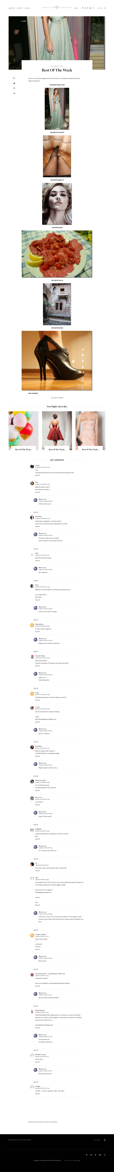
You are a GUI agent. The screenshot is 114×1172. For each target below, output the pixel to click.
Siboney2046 (42, 499)
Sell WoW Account (40, 1054)
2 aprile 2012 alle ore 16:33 (45, 848)
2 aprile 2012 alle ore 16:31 (45, 731)
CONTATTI (20, 8)
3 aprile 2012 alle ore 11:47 (42, 975)
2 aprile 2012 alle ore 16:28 (45, 501)
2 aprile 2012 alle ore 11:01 (42, 936)
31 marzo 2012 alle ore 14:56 (42, 782)
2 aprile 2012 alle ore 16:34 (45, 914)
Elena (37, 585)
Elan (36, 482)
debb (36, 553)
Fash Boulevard (39, 1010)
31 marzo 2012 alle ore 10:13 (42, 748)
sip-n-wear (38, 797)
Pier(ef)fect (38, 516)
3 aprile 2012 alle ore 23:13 (42, 1012)
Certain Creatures (40, 934)
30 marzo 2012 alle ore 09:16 (42, 484)
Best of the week (58, 397)
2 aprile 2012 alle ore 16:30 (45, 640)
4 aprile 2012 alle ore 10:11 (42, 1056)
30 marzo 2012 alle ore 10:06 (42, 518)
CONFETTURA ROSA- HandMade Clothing (47, 753)
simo (36, 877)
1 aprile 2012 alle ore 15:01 (42, 865)
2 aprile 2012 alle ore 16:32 (45, 813)
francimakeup (39, 624)
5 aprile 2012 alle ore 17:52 (45, 1036)
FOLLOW (97, 1139)
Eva (36, 863)
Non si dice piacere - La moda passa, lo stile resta (50, 973)
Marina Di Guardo (40, 780)
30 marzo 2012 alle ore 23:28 (42, 694)
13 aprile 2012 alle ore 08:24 (42, 1088)
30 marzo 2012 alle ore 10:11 (42, 555)
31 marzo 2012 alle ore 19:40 (42, 831)
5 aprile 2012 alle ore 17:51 (45, 995)
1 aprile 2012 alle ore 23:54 (42, 879)
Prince (37, 692)
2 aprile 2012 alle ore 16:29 (45, 535)
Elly (40, 597)
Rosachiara (38, 746)
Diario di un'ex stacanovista (52, 1160)
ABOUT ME (12, 8)
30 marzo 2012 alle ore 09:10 (42, 467)
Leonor (37, 707)
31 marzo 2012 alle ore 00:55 (42, 709)
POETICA (27, 8)
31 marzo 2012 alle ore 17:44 (42, 799)
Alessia (37, 465)
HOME (76, 8)
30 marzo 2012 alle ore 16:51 (42, 626)
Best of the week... (23, 450)
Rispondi (37, 475)
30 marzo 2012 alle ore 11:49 (42, 587)
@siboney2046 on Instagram (20, 1139)
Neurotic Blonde (40, 656)
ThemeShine (77, 1160)
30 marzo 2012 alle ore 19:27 (42, 658)
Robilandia (38, 829)
